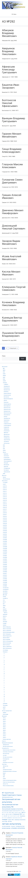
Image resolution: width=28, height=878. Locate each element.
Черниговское (7, 439)
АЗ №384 (5, 557)
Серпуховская (7, 471)
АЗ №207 (5, 543)
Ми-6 (7, 812)
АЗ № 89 (5, 521)
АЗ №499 (5, 582)
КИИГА (4, 375)
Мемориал (4, 716)
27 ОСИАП (5, 482)
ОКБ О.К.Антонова (7, 643)
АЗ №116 (5, 525)
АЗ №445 (5, 564)
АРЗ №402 (5, 593)
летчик (10, 821)
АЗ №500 (5, 584)
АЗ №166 (5, 539)
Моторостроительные (8, 746)
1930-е (4, 721)
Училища (5, 382)
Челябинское (7, 437)
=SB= (19, 871)
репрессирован (6, 828)
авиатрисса (9, 817)
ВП (3, 793)
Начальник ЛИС (17, 814)
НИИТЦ (4, 619)
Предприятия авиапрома (7, 742)
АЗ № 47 (5, 509)
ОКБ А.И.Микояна (7, 626)
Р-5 (2, 816)
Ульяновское (6, 430)
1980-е (4, 730)
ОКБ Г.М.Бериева (7, 634)
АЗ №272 (5, 544)
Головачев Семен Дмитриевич (12, 181)
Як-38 (5, 817)
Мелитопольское (7, 412)
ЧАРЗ (4, 708)
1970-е (4, 728)
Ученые (4, 760)
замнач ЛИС (11, 819)
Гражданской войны (7, 769)
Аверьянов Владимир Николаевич (9, 51)
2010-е (4, 735)
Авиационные (6, 744)
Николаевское (7, 414)
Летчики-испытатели (7, 757)
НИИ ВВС (5, 610)
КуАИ (4, 377)
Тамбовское (6, 429)
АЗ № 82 (5, 516)
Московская (6, 464)
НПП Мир (5, 621)
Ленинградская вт (8, 461)
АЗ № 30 (5, 500)
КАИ (4, 371)
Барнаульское (7, 389)
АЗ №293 (5, 552)
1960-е (4, 726)
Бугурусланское (7, 395)
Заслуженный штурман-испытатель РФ (11, 810)
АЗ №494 (5, 580)
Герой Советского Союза (12, 795)
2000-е (4, 733)
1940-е (4, 723)
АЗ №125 (5, 528)
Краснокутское (7, 407)
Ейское (5, 400)
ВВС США (5, 594)
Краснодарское (7, 405)
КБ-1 (4, 603)
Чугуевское (6, 441)
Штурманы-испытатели (8, 762)
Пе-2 (24, 814)
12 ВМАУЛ (6, 384)
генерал (4, 819)
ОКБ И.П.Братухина (7, 635)
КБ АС (4, 602)
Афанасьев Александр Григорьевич (9, 69)
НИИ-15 (5, 612)
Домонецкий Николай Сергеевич (13, 227)
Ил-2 (24, 810)
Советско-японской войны (9, 782)
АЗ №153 (5, 534)
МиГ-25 (7, 814)
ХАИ (4, 445)
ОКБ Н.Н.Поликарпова (8, 641)
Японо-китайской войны (8, 785)
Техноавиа (5, 705)
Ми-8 (10, 812)
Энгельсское (6, 443)
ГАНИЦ (4, 596)
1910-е (4, 717)
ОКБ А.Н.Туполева (7, 628)
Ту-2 (9, 816)
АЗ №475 (5, 577)
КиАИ (4, 373)
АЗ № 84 (5, 518)
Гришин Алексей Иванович (11, 196)
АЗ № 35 (5, 503)
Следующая (13, 348)
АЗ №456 (5, 566)
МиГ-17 (20, 812)
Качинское (6, 402)
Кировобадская (7, 459)
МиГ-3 (13, 812)
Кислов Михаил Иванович (11, 273)
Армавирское (7, 386)
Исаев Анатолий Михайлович (11, 258)
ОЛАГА (4, 380)
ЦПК (4, 448)
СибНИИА (5, 703)
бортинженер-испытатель (17, 817)
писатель (13, 826)
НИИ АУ (4, 609)
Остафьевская (7, 468)
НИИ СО (5, 616)
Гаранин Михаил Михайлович (11, 135)
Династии (4, 475)
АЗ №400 (5, 560)
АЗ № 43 (5, 507)
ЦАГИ (4, 707)
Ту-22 (14, 816)
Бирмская (6, 453)
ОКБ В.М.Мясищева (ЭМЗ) (8, 632)
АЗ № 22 (5, 493)
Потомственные (6, 478)
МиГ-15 (16, 812)
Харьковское (6, 436)
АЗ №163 (5, 537)
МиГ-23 (3, 814)
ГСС (4, 600)
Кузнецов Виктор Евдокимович (12, 319)
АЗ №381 (5, 555)
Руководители (6, 758)
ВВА (4, 368)
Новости (4, 741)
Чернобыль (22, 816)
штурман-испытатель (18, 828)
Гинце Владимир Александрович (11, 150)
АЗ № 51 (5, 511)
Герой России (9, 793)
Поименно (5, 651)
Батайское (6, 391)
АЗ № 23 (5, 495)
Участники (4, 764)
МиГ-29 (11, 814)
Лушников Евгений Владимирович (13, 334)
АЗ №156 (5, 536)
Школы (4, 452)
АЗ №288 (5, 546)
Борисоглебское (7, 393)
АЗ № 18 (5, 487)
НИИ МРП (5, 614)
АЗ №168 (5, 541)
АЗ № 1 (4, 484)
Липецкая (6, 462)
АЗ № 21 (5, 491)
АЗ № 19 (5, 489)
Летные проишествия (7, 710)
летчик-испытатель (11, 824)
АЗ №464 (5, 571)
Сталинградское (7, 425)
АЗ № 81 (5, 514)
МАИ (4, 379)
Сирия (4, 778)
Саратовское (6, 420)
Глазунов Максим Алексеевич (12, 166)
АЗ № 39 (5, 505)
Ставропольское (7, 423)
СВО (4, 776)
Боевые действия (7, 739)
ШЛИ (4, 473)
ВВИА (4, 370)
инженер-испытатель (20, 819)
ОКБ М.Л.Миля (6, 637)
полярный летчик (20, 826)
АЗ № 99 (5, 523)
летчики (5, 755)
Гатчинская (6, 455)
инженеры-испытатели (8, 751)
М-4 (5, 812)
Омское (5, 416)
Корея (4, 773)
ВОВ (4, 767)
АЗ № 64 (5, 512)
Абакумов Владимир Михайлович (9, 33)
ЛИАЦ (4, 605)
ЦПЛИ (4, 450)
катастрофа (4, 821)
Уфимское (6, 432)
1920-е (4, 719)
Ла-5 (3, 812)
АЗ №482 (5, 578)
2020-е (4, 737)
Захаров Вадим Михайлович (11, 242)
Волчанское (6, 396)
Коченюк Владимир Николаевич (13, 304)
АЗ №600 (5, 585)
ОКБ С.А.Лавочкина (7, 646)
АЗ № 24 (5, 496)
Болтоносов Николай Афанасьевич (10, 103)
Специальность (5, 748)
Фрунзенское (7, 434)
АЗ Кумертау (5, 589)
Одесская (6, 466)
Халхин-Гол (5, 783)
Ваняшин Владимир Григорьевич (13, 120)
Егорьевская (6, 457)
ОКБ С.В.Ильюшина (7, 648)
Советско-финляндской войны (9, 780)
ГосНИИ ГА (5, 598)
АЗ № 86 (5, 519)
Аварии (4, 712)
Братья (4, 477)
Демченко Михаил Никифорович (12, 212)
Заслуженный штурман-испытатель (12, 809)
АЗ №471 (5, 573)
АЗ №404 (5, 562)
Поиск (3, 356)
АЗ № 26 (5, 498)
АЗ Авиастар (5, 587)
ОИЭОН (4, 625)
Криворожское (7, 411)
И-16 (21, 810)
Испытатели (4, 480)
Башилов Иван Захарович (10, 86)
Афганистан (5, 766)
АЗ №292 (5, 550)
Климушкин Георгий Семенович (13, 288)
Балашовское (7, 388)
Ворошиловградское (8, 398)
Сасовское (6, 421)
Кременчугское (7, 409)
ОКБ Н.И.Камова (6, 639)
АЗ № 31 (5, 502)
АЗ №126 (5, 530)
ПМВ (4, 774)
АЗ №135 (5, 532)
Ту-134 (17, 816)
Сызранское (6, 427)
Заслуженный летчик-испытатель (11, 800)
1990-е (4, 732)
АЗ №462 (5, 569)
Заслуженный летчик (7, 797)
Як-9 (3, 817)
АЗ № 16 (5, 486)
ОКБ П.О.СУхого (6, 644)
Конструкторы (6, 753)
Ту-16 (11, 816)
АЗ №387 (5, 559)
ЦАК (4, 446)
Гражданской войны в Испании (10, 771)
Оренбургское (7, 418)
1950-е (4, 725)
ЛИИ (4, 607)
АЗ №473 (5, 575)
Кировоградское (7, 404)
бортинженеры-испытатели (9, 750)
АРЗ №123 (5, 591)
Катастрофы (5, 714)
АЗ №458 (5, 568)
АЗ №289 (5, 548)
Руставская (6, 470)
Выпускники (4, 366)
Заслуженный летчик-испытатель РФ (10, 806)
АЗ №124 (5, 527)
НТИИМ (4, 623)
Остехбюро (5, 650)
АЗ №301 (5, 553)
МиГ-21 (23, 812)
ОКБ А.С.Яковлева (7, 630)
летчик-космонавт (6, 826)
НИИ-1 (4, 618)
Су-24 (5, 816)
